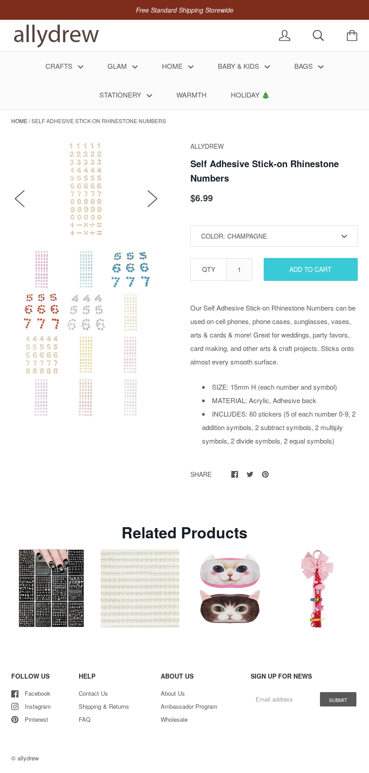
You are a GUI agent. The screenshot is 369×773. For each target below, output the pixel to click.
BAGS (304, 66)
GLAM (118, 66)
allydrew (28, 758)
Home (19, 120)
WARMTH (191, 94)
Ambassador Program (189, 706)
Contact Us (93, 693)
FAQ (84, 719)
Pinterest (36, 719)
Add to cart (310, 269)
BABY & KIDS (239, 66)
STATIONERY (121, 94)
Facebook (37, 693)
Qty (208, 269)
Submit (338, 699)
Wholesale (174, 719)
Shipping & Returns (104, 706)
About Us (173, 693)
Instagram (38, 706)
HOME (173, 66)
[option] (86, 189)
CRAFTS (59, 66)
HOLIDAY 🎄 (250, 94)
